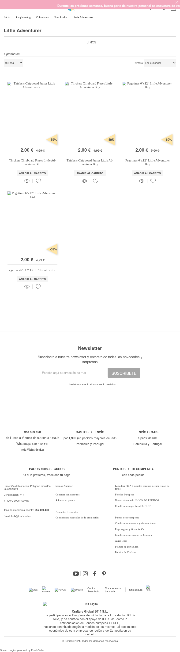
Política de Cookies (125, 552)
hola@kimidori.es (20, 516)
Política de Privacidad (127, 546)
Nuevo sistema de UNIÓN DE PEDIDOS (137, 500)
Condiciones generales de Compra (133, 534)
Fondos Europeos (124, 494)
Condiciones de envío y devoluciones (135, 523)
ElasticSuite (37, 650)
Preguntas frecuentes (67, 511)
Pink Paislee (61, 17)
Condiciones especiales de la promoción (77, 517)
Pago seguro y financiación (130, 529)
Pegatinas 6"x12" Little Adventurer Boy (147, 162)
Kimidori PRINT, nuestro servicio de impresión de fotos (142, 487)
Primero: (138, 63)
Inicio (7, 17)
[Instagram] (85, 573)
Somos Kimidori (64, 485)
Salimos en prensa (65, 500)
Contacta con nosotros (67, 494)
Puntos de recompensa (127, 517)
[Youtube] (76, 573)
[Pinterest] (104, 573)
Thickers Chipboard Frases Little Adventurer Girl (32, 162)
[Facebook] (94, 573)
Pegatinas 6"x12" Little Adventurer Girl (32, 270)
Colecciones (43, 17)
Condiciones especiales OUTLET (133, 506)
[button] (38, 181)
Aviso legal (121, 540)
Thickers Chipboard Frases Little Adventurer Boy (90, 162)
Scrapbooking (23, 17)
